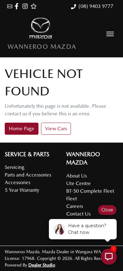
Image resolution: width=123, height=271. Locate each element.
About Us (76, 176)
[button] (110, 34)
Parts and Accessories (28, 175)
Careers (74, 206)
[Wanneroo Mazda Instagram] (26, 6)
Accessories (17, 182)
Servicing (14, 167)
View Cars (56, 129)
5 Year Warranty (22, 190)
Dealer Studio (41, 265)
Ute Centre (78, 183)
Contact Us (78, 214)
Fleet (71, 199)
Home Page (21, 129)
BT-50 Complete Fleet (90, 191)
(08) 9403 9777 (96, 6)
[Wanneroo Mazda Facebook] (18, 6)
